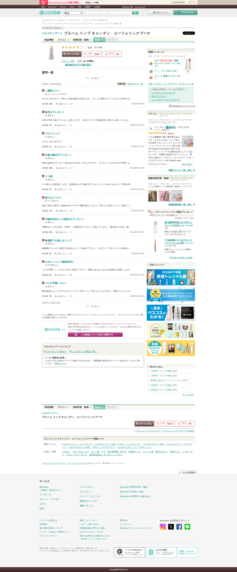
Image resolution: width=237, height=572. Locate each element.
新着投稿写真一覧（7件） (181, 204)
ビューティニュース (90, 496)
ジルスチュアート (52, 33)
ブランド (63, 7)
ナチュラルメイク (80, 451)
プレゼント (85, 491)
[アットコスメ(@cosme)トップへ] (50, 13)
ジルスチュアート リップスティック (134, 447)
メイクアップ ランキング (163, 93)
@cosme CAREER (136, 496)
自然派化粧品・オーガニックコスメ (106, 454)
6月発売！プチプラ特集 (161, 385)
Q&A (79, 7)
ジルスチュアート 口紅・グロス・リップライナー (117, 444)
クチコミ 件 (68, 61)
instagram (163, 527)
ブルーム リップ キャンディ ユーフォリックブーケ (107, 33)
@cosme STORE (132, 491)
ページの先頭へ (165, 431)
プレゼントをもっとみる (180, 257)
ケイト (157, 71)
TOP (43, 7)
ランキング (52, 7)
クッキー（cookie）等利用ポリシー (55, 532)
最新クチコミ (86, 505)
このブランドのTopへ (56, 351)
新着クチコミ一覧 (181, 170)
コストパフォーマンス (76, 454)
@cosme (51, 488)
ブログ (72, 7)
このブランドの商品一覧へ (84, 351)
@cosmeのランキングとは (183, 106)
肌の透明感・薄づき (117, 451)
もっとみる (188, 394)
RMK (156, 61)
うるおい (66, 451)
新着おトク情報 (92, 2)
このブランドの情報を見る (53, 27)
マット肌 (95, 451)
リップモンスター (170, 71)
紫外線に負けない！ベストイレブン (166, 380)
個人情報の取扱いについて (51, 528)
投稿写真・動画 (82, 39)
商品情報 (49, 39)
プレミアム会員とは (48, 520)
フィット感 (148, 451)
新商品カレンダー (89, 501)
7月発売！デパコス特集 (161, 371)
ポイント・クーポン (50, 499)
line (187, 527)
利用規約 (43, 524)
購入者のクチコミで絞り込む (78, 65)
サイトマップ (125, 524)
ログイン (192, 2)
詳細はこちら (60, 363)
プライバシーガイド (48, 536)
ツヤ (103, 451)
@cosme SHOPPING (134, 487)
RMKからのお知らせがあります (166, 61)
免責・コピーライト (88, 520)
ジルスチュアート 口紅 (153, 444)
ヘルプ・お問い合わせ (89, 524)
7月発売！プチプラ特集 (161, 376)
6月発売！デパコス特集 (161, 390)
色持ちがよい (161, 451)
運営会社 (124, 520)
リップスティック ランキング (165, 100)
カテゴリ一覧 (127, 7)
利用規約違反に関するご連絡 (92, 528)
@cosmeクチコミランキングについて (136, 528)
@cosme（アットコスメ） (114, 463)
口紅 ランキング (159, 96)
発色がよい (175, 451)
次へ (97, 78)
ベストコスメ (140, 7)
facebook (179, 527)
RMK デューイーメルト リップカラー (167, 63)
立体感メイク (134, 451)
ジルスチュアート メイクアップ (77, 444)
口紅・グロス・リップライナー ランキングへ (169, 84)
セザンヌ (158, 76)
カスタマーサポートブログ (91, 532)
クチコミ (64, 39)
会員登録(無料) (178, 2)
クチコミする (71, 54)
